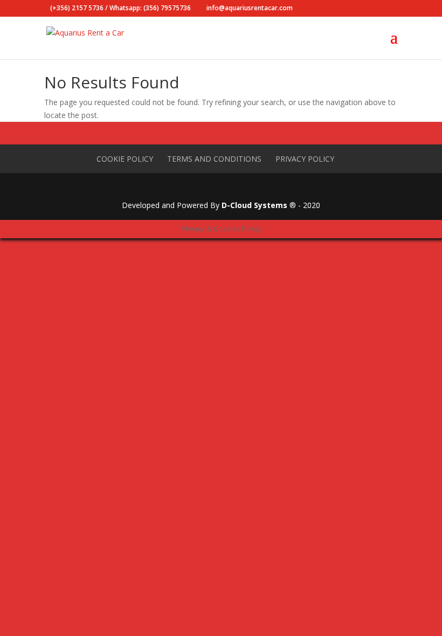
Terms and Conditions (214, 159)
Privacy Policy (304, 159)
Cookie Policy (124, 159)
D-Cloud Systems (254, 205)
